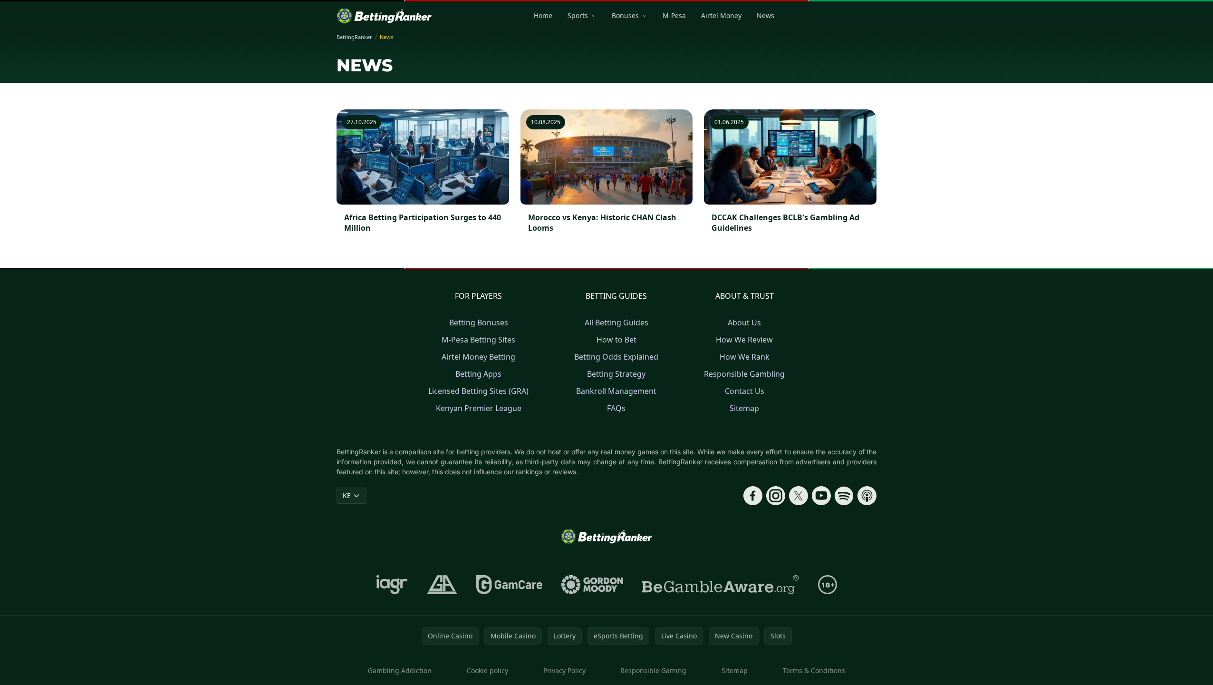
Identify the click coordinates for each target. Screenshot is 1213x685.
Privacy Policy (564, 670)
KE (347, 495)
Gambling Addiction (400, 670)
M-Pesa (674, 15)
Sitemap (744, 408)
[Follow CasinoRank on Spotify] (844, 495)
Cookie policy (487, 670)
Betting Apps (478, 374)
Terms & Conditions (814, 670)
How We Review (744, 339)
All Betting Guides (616, 322)
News (765, 15)
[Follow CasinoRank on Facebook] (752, 495)
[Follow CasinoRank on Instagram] (775, 495)
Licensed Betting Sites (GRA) (478, 391)
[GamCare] (509, 584)
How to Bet (616, 339)
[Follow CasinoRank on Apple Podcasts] (866, 495)
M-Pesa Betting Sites (478, 339)
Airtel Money (721, 15)
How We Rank (745, 357)
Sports (578, 15)
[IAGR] (392, 584)
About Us (744, 322)
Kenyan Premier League (478, 408)
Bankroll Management (616, 391)
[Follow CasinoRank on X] (798, 495)
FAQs (616, 408)
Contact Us (744, 391)
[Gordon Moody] (592, 584)
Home (543, 15)
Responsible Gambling (744, 374)
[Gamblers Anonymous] (442, 584)
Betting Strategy (616, 374)
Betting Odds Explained (616, 357)
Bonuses (625, 15)
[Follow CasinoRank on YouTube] (821, 495)
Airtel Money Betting (478, 357)
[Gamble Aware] (720, 584)
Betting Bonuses (478, 322)
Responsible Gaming (653, 670)
